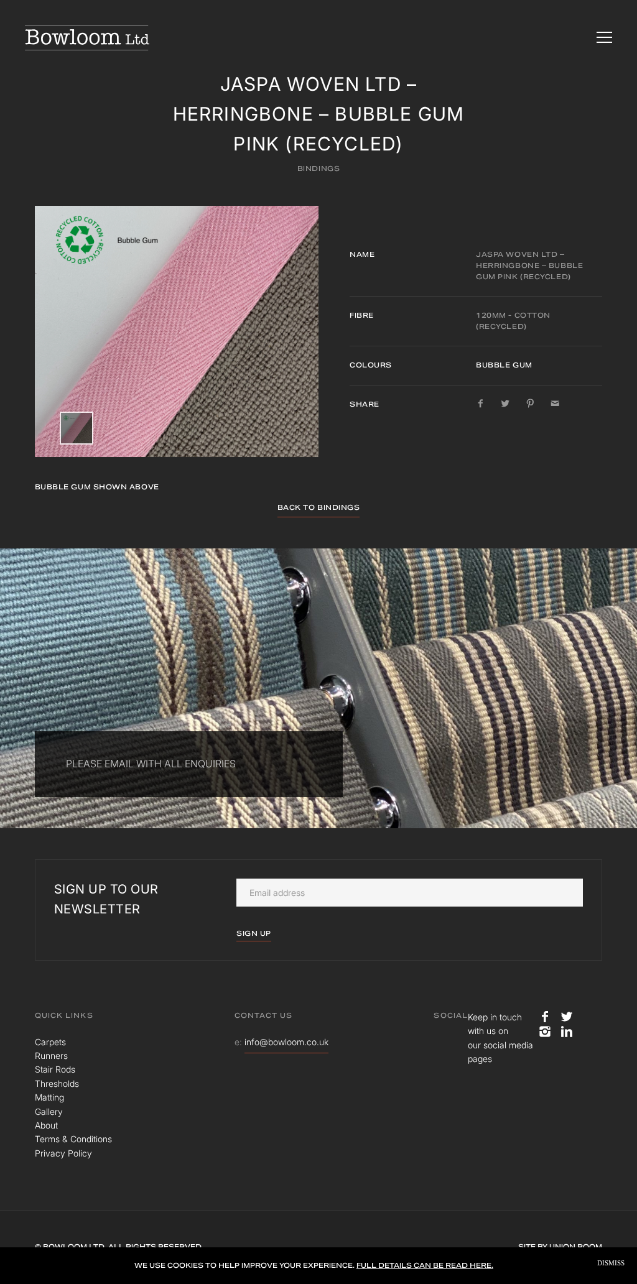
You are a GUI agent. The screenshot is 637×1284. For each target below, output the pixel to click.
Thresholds (57, 1083)
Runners (51, 1055)
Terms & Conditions (73, 1138)
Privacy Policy (63, 1153)
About (46, 1125)
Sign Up (253, 933)
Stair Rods (55, 1069)
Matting (49, 1097)
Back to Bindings (318, 507)
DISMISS (611, 1263)
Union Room (575, 1246)
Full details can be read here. (424, 1265)
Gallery (49, 1111)
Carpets (50, 1041)
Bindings (318, 168)
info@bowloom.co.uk (286, 1041)
